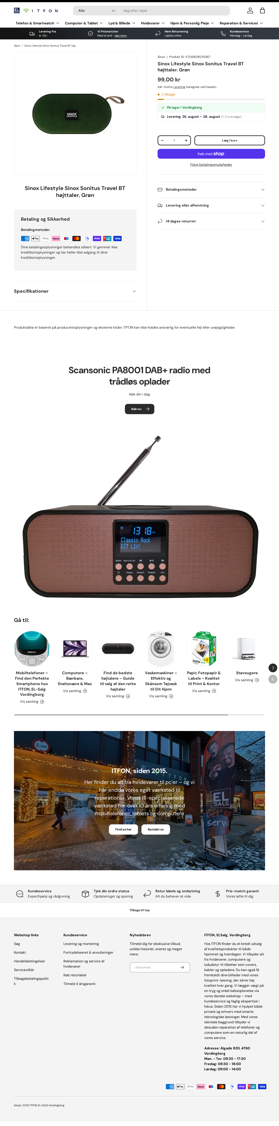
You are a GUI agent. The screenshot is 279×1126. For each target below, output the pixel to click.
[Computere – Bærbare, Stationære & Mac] (75, 649)
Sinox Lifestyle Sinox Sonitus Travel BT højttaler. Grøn (50, 45)
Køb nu (136, 409)
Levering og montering (81, 943)
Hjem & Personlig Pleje (189, 23)
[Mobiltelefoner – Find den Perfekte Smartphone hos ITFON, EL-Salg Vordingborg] (32, 649)
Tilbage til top (139, 910)
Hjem (17, 45)
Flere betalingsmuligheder (211, 164)
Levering (179, 87)
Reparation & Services (239, 23)
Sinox (161, 57)
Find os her (123, 829)
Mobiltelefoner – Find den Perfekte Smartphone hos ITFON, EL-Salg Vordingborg (32, 683)
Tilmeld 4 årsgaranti (79, 983)
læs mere (121, 35)
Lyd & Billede (119, 23)
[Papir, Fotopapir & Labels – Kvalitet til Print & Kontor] (204, 649)
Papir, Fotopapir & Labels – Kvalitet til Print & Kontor (204, 678)
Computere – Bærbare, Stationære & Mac (75, 678)
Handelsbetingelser (29, 961)
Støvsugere (247, 673)
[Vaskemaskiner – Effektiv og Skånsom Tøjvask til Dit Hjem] (161, 649)
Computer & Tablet (81, 23)
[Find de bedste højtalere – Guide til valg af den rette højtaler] (118, 649)
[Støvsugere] (247, 649)
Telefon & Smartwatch (35, 23)
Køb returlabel (74, 975)
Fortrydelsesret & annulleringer (88, 952)
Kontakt (20, 952)
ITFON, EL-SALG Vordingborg (47, 1105)
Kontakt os (156, 829)
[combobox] (151, 10)
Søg (17, 943)
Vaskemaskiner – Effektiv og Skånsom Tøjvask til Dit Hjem (161, 681)
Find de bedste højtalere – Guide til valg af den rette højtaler (118, 681)
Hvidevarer (150, 23)
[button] (262, 10)
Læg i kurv (229, 140)
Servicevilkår (24, 970)
